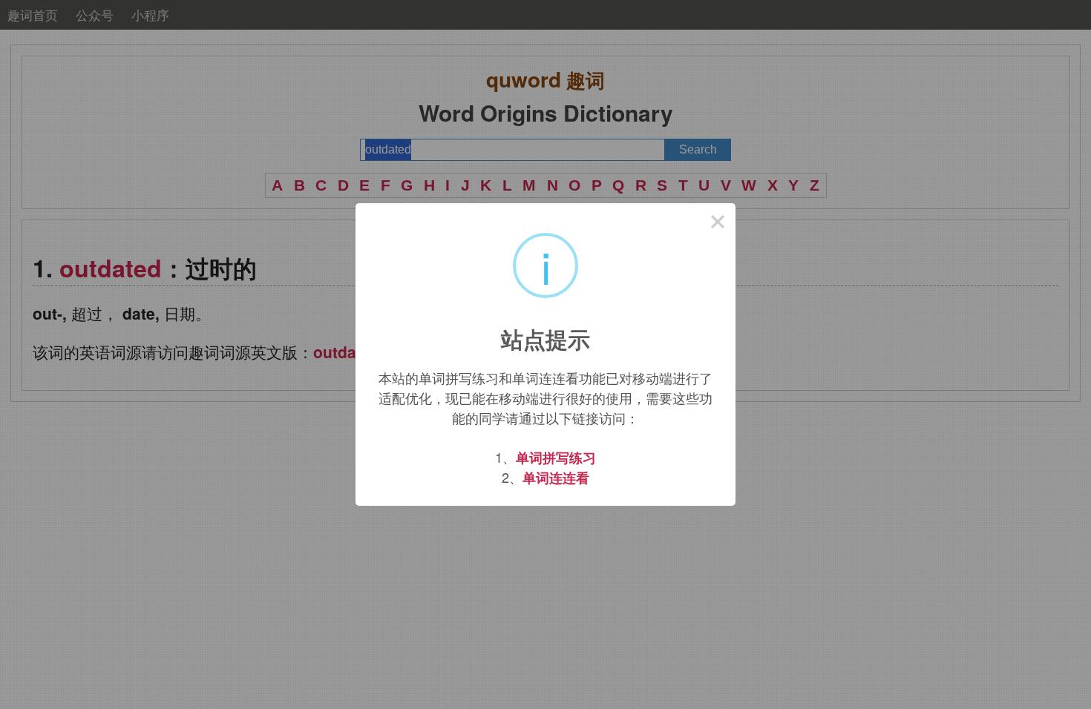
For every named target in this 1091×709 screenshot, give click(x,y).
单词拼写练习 (556, 457)
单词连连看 (555, 477)
